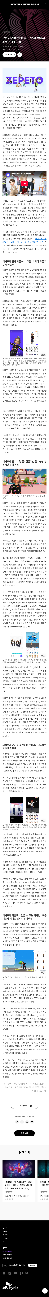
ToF (42, 1196)
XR (14, 1196)
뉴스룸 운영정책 (7, 1255)
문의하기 (5, 1248)
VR (10, 1196)
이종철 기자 (16, 49)
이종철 (21, 46)
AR (7, 1196)
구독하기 (32, 1265)
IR (3, 1242)
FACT (4, 1228)
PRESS (5, 1231)
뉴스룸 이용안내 (7, 1258)
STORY (5, 1238)
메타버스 (14, 46)
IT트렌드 (6, 46)
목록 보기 (24, 1133)
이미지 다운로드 (22, 1106)
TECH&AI (7, 33)
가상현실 (19, 1196)
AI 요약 (10, 55)
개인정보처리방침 (7, 1251)
